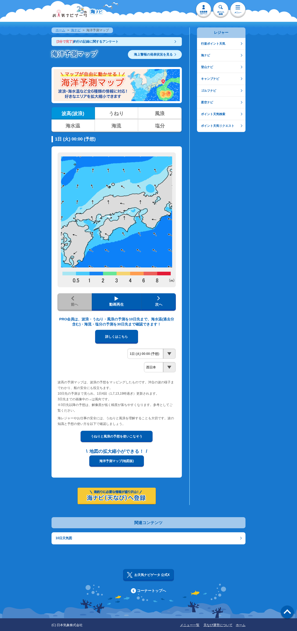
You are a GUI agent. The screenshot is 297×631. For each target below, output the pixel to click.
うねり (116, 113)
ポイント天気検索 (213, 114)
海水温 (73, 125)
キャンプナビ (210, 78)
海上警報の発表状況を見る (153, 54)
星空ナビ (207, 102)
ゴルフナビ (208, 90)
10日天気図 (64, 538)
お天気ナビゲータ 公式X (152, 574)
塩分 (160, 125)
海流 (116, 125)
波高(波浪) (73, 113)
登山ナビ (207, 67)
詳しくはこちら (116, 336)
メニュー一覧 (189, 625)
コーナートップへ (151, 591)
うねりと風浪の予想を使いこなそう (116, 436)
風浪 (160, 113)
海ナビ (76, 30)
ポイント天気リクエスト (217, 125)
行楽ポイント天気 (213, 43)
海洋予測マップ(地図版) (116, 461)
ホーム (60, 30)
